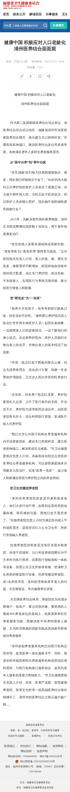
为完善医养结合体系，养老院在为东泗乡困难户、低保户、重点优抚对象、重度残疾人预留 (35, 607)
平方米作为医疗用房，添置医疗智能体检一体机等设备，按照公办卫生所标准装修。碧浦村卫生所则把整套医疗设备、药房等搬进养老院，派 (35, 567)
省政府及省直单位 (35, 725)
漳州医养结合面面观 (35, 103)
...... (8, 704)
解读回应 (35, 14)
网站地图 (41, 746)
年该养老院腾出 (49, 552)
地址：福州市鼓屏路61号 (19, 766)
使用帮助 (57, 746)
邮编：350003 (44, 766)
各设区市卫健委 (16, 735)
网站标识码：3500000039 (22, 756)
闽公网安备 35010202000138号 (37, 761)
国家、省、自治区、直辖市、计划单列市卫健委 (35, 730)
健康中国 (20, 94)
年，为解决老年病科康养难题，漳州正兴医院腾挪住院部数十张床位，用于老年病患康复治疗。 (35, 227)
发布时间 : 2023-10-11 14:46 (47, 61)
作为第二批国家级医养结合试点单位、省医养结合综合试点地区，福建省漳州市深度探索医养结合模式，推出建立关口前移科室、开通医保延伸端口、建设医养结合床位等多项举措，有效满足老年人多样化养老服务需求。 (35, 137)
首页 (6, 14)
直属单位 (36, 735)
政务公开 (19, 14)
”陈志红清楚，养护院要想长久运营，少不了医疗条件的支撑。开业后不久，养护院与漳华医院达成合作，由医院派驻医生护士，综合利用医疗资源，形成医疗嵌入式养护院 (35, 409)
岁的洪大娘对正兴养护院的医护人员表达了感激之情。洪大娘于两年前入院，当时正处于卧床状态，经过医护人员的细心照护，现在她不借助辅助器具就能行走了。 (35, 194)
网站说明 (26, 751)
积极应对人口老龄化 (42, 94)
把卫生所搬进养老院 (24, 488)
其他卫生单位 (55, 735)
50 (62, 552)
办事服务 (52, 14)
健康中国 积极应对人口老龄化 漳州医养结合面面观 (35, 45)
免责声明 (42, 751)
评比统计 (25, 746)
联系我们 (9, 746)
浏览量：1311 (35, 67)
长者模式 (58, 25)
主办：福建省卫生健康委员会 (35, 782)
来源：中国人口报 (16, 61)
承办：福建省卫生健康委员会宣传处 (35, 787)
